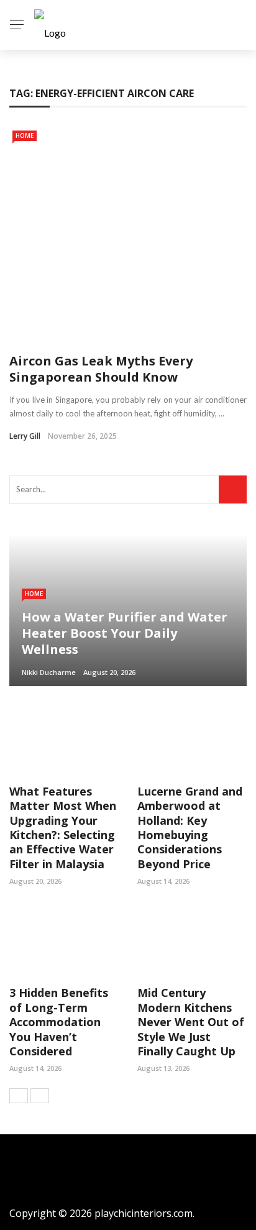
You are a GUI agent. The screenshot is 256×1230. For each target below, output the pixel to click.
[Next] (39, 1095)
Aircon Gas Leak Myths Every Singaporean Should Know (101, 368)
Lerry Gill (24, 436)
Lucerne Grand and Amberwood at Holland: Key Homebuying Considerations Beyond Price (189, 827)
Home (25, 135)
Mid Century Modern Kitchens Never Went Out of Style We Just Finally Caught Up (190, 1021)
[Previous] (18, 1095)
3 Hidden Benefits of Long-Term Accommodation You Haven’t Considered (58, 1021)
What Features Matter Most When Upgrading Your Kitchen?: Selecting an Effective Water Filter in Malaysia (62, 827)
